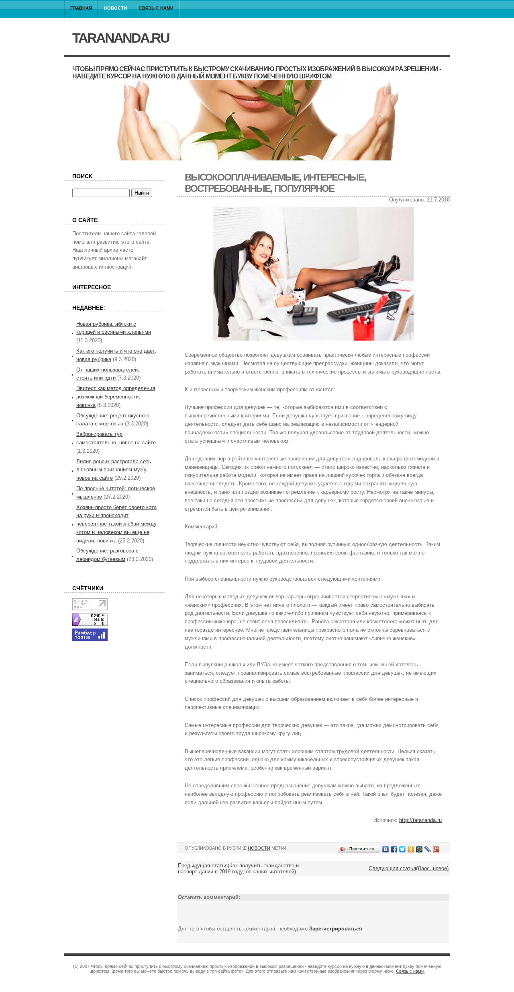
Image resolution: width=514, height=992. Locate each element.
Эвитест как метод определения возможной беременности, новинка (115, 396)
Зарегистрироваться (335, 929)
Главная (81, 8)
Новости (115, 8)
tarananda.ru (120, 37)
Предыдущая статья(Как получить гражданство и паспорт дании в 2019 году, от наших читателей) (238, 869)
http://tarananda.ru (420, 820)
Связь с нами (156, 8)
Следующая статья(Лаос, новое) (409, 868)
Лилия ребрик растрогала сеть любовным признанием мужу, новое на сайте (113, 469)
